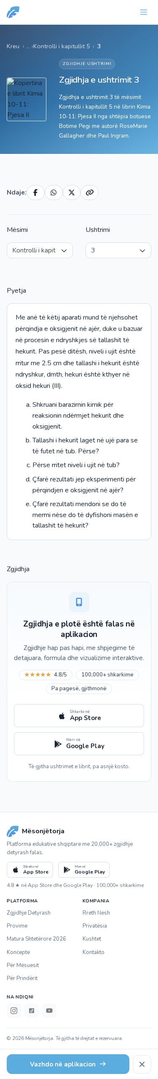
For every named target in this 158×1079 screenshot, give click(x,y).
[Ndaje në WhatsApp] (54, 192)
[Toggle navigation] (143, 12)
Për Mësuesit (23, 965)
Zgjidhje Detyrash (29, 913)
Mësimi (17, 229)
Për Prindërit (22, 978)
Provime (17, 926)
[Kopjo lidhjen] (89, 192)
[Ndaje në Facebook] (36, 192)
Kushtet (92, 939)
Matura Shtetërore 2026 (36, 939)
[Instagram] (14, 1011)
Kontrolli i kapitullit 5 (61, 46)
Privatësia (95, 926)
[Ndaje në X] (72, 192)
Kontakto (93, 952)
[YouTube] (49, 1011)
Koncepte (18, 952)
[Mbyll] (142, 1064)
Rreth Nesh (96, 913)
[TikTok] (31, 1011)
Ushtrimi (98, 229)
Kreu (13, 46)
